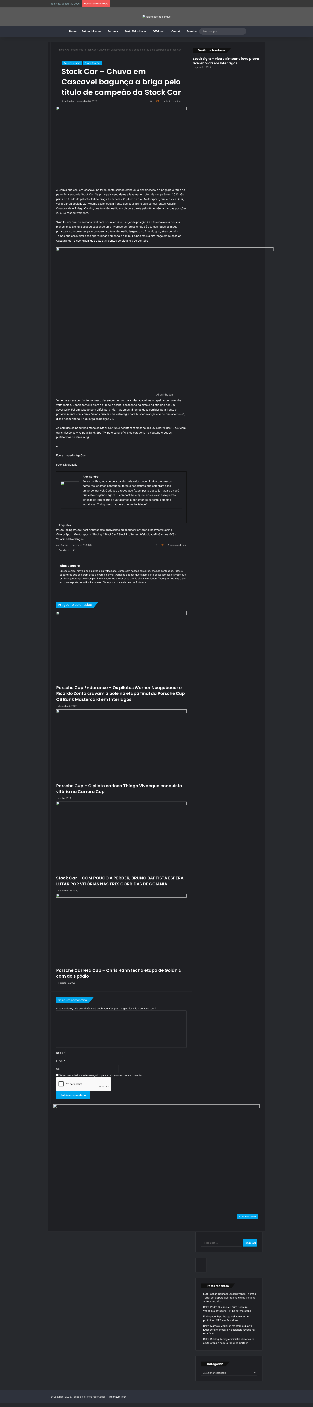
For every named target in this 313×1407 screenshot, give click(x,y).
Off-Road (158, 31)
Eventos (192, 31)
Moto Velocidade (135, 31)
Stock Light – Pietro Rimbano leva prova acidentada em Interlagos (226, 60)
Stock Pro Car (92, 63)
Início (61, 49)
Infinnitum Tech (117, 1396)
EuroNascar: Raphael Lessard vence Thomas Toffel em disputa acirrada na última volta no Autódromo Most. (229, 1297)
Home (72, 31)
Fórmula (113, 31)
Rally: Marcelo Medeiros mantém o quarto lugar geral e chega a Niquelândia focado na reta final (229, 1329)
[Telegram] (8, 1405)
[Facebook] (1, 1405)
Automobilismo (91, 31)
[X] (4, 1405)
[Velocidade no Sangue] (157, 17)
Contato (176, 31)
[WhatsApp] (6, 1405)
